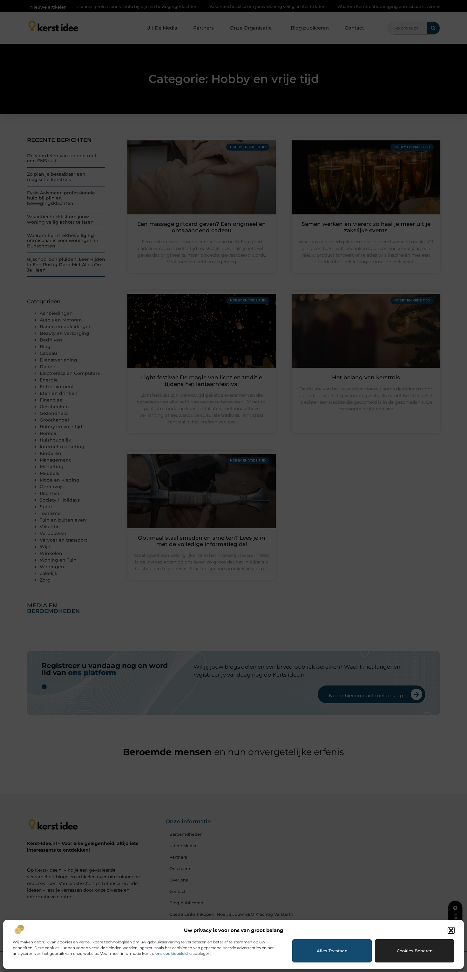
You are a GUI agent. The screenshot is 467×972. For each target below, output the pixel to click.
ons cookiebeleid (171, 953)
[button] (451, 930)
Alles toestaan (332, 950)
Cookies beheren (415, 950)
